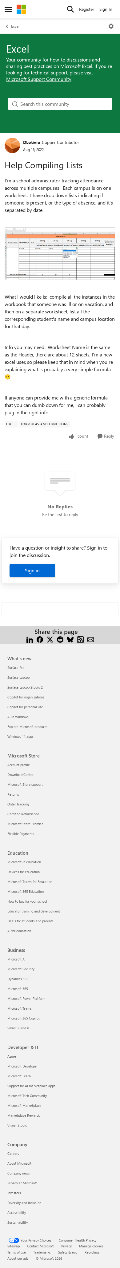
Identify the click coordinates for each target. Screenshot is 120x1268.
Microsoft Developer (22, 1066)
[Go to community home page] (21, 9)
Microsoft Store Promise (25, 823)
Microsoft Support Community (38, 79)
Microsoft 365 (17, 988)
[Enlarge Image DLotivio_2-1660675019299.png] (60, 253)
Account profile (18, 764)
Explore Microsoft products (27, 726)
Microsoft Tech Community (27, 1095)
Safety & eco (67, 1252)
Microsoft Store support (25, 784)
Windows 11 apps (20, 736)
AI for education (19, 930)
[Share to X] (50, 639)
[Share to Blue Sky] (70, 639)
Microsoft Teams (19, 1008)
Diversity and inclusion (24, 1202)
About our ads (17, 1258)
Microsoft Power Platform (26, 998)
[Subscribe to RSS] (80, 639)
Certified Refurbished (23, 814)
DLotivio (31, 142)
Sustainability (17, 1222)
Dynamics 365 (17, 978)
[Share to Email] (90, 639)
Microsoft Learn (19, 1076)
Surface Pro (15, 667)
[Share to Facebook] (40, 639)
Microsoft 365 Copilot (23, 1018)
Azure (11, 1056)
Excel (15, 26)
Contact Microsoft (40, 1246)
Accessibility (16, 1212)
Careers (13, 1153)
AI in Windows (18, 716)
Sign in (32, 570)
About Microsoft (19, 1163)
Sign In (105, 9)
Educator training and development (33, 911)
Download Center (20, 774)
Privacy (66, 1246)
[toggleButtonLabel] (111, 26)
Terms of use (16, 1252)
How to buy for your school (27, 901)
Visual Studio (17, 1125)
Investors (14, 1192)
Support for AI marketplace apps (31, 1085)
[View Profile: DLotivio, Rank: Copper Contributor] (12, 145)
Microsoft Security (20, 969)
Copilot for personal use (25, 707)
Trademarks (42, 1252)
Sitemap (13, 1246)
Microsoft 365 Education (25, 891)
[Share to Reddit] (60, 639)
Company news (18, 1173)
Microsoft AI (16, 959)
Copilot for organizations (25, 697)
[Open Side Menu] (8, 9)
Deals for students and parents (30, 921)
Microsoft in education (24, 862)
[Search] (70, 9)
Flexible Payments (20, 833)
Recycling (92, 1252)
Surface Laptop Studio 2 (25, 687)
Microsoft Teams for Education (29, 881)
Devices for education (23, 871)
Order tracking (18, 804)
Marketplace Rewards (23, 1115)
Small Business (18, 1028)
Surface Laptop (18, 677)
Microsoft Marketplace (24, 1105)
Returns (13, 794)
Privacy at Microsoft (22, 1183)
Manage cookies (91, 1246)
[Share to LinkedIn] (29, 639)
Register (86, 9)
